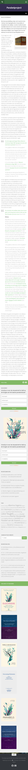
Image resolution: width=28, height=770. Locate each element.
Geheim (20, 509)
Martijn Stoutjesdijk (17, 516)
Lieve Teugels (7, 513)
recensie (13, 522)
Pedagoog (7, 522)
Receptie (17, 523)
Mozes (13, 518)
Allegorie (23, 505)
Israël (23, 510)
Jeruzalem (3, 511)
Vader (7, 527)
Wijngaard (20, 527)
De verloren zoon (21, 507)
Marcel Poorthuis (5, 516)
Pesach (10, 522)
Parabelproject (14, 7)
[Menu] (26, 2)
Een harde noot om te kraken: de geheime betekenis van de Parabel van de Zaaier (13, 560)
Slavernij (10, 525)
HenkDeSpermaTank (7, 547)
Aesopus (6, 505)
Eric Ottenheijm (6, 510)
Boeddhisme (8, 507)
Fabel (17, 510)
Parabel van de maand (10, 520)
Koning (20, 512)
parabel (17, 518)
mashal (2, 518)
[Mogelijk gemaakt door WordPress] (12, 760)
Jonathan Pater (10, 512)
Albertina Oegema (14, 505)
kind (16, 512)
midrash (10, 518)
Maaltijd (22, 514)
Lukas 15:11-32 (17, 514)
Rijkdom (22, 523)
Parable (21, 520)
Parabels (21, 518)
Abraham (3, 505)
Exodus (13, 509)
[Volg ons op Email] (26, 382)
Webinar (16, 527)
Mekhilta (6, 518)
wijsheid (24, 527)
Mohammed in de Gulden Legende (11, 496)
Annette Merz (3, 507)
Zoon (2, 529)
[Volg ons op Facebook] (23, 382)
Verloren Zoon (11, 527)
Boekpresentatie (14, 507)
